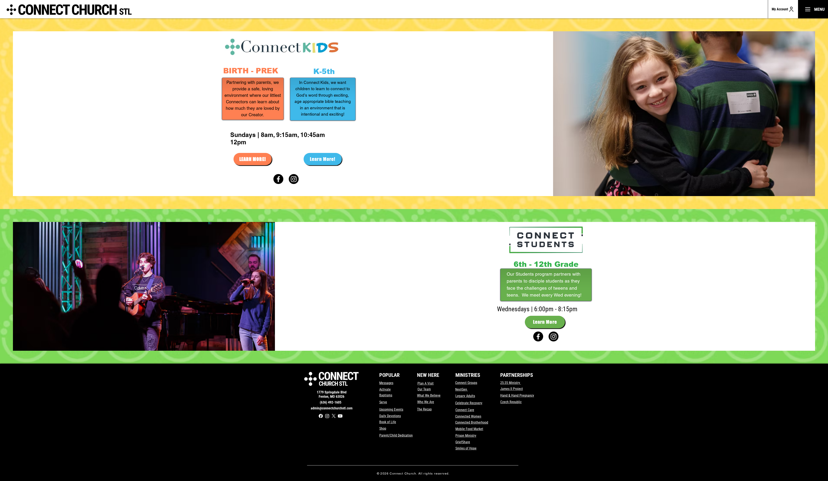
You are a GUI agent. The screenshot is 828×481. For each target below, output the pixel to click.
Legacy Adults (465, 396)
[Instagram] (294, 179)
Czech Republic (511, 402)
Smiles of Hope (466, 448)
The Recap (424, 409)
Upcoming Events (391, 409)
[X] (333, 416)
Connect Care (464, 410)
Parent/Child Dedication (396, 435)
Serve (383, 402)
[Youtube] (340, 416)
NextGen (461, 389)
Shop (382, 428)
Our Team (424, 389)
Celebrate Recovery (468, 403)
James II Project (511, 389)
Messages (386, 383)
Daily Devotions (390, 416)
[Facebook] (278, 179)
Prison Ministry (465, 436)
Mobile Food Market (469, 429)
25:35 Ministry (510, 383)
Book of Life (387, 422)
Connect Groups (466, 383)
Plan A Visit (425, 383)
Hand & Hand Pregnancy (517, 395)
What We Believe (429, 395)
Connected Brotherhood (471, 422)
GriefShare (462, 442)
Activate (385, 389)
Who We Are (425, 402)
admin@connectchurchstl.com (332, 408)
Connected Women (468, 416)
